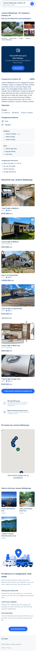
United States (12, 38)
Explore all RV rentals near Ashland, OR (18, 391)
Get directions (18, 477)
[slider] (8, 210)
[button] (13, 445)
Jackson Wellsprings (6, 39)
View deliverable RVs (18, 629)
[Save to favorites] (32, 186)
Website (16, 112)
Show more (5, 105)
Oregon (21, 38)
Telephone (6, 112)
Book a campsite (28, 112)
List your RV (18, 68)
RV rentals (4, 38)
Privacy (9, 648)
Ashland (28, 38)
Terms (3, 648)
